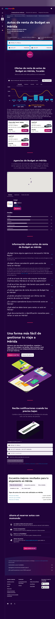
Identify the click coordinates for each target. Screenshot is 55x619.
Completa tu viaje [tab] (14, 488)
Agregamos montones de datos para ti (19, 567)
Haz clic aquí (24, 273)
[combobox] (13, 38)
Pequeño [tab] (20, 84)
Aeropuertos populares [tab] (29, 485)
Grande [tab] (32, 84)
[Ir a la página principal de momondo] (9, 8)
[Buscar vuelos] (2, 13)
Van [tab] (41, 84)
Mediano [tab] (26, 84)
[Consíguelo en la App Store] (45, 587)
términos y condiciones (30, 463)
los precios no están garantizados (41, 560)
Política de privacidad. (43, 463)
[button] (2, 8)
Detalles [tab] (10, 194)
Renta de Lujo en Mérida (14, 497)
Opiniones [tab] (16, 194)
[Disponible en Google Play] (45, 584)
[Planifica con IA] (2, 22)
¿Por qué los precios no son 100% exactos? (20, 570)
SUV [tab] (37, 84)
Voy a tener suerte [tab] (26, 488)
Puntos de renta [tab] (25, 194)
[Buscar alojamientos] (2, 16)
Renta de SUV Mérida (14, 499)
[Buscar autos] (2, 19)
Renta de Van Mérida (13, 495)
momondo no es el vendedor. (16, 565)
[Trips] (2, 26)
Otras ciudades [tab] (41, 485)
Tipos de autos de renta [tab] (15, 485)
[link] (24, 130)
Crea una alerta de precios (32, 540)
